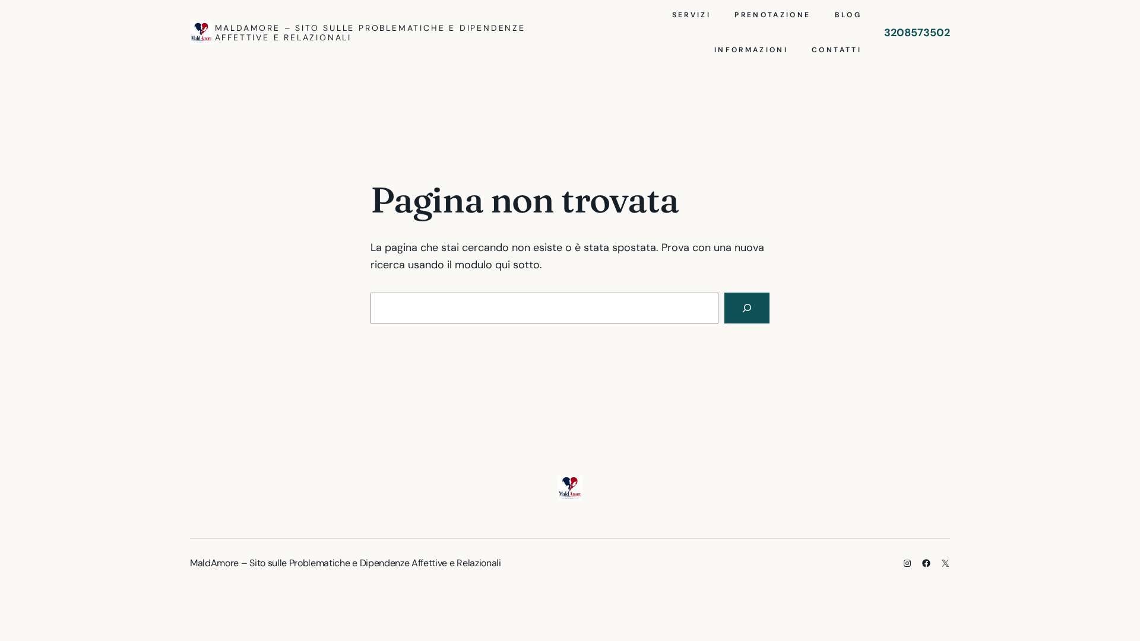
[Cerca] (747, 308)
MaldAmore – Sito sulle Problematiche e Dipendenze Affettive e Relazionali (370, 33)
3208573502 (917, 33)
